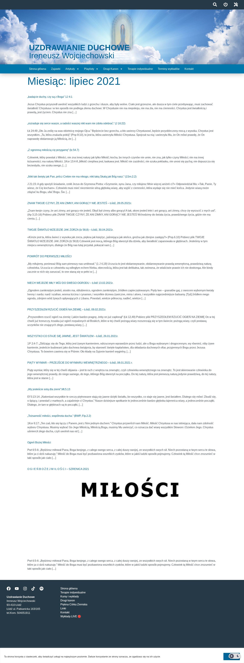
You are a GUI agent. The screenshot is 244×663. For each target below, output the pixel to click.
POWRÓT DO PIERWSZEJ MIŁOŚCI (49, 256)
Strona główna (37, 68)
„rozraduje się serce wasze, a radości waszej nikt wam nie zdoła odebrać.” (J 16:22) (76, 123)
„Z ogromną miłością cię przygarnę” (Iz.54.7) (53, 150)
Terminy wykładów (169, 68)
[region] (122, 655)
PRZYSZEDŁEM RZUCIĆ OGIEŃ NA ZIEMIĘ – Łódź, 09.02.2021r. (66, 309)
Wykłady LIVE (68, 616)
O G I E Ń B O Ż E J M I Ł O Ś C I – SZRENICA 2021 (58, 469)
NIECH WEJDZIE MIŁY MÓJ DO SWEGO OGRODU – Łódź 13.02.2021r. (70, 282)
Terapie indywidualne (140, 68)
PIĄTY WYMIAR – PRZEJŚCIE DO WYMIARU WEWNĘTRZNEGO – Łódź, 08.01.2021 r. (79, 362)
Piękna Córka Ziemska (73, 604)
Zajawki (55, 68)
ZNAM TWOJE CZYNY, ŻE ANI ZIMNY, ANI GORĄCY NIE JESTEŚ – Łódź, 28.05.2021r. (79, 203)
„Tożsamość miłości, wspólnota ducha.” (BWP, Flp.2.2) (59, 415)
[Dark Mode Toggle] (235, 656)
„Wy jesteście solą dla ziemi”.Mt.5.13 (48, 389)
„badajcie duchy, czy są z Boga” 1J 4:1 (49, 96)
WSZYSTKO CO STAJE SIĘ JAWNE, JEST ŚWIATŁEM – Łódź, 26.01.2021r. (72, 336)
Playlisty (89, 68)
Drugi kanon (67, 600)
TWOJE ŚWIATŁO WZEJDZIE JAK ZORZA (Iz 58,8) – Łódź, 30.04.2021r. (70, 229)
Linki (63, 608)
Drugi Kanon (110, 68)
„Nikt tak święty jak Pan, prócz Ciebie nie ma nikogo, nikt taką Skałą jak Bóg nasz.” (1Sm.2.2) (81, 176)
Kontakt (189, 68)
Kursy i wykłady (69, 596)
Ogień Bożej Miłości (39, 442)
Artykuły (70, 68)
